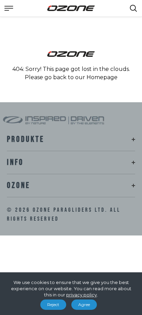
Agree (84, 304)
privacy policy (81, 294)
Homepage (102, 77)
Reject (53, 304)
